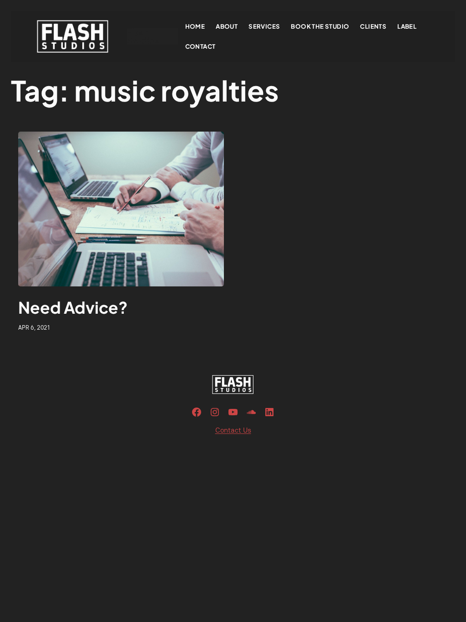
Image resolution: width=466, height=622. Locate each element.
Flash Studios (143, 36)
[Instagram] (214, 412)
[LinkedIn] (269, 412)
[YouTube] (233, 412)
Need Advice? (73, 307)
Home (195, 26)
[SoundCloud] (251, 412)
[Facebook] (196, 412)
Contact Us (233, 430)
